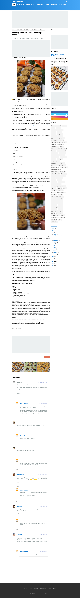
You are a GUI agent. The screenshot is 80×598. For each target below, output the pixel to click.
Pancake (62, 186)
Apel (52, 127)
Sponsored (58, 213)
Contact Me (60, 144)
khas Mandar (54, 163)
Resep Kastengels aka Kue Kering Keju (43, 370)
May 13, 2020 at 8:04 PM (43, 490)
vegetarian (53, 221)
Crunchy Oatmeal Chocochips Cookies (39, 125)
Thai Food (53, 219)
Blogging (59, 134)
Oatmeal (60, 182)
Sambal (58, 198)
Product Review (60, 192)
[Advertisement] (40, 19)
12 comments (42, 38)
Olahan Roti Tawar (55, 184)
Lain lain (61, 171)
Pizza (52, 192)
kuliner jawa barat (55, 169)
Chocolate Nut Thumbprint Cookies (17, 370)
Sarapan (53, 200)
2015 (53, 263)
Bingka (52, 134)
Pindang (53, 190)
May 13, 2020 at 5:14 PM (43, 435)
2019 (53, 233)
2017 (53, 259)
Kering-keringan (54, 161)
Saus (52, 202)
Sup (62, 215)
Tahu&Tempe (54, 217)
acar (64, 125)
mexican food (61, 175)
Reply (18, 396)
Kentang (59, 159)
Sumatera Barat (54, 215)
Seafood (53, 205)
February (55, 252)
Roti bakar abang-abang (56, 196)
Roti (59, 194)
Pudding (53, 194)
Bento (58, 132)
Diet (61, 146)
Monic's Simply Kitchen (40, 593)
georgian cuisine (60, 150)
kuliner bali (61, 165)
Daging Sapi (53, 146)
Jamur (52, 159)
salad (52, 198)
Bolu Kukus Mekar (28, 371)
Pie (64, 188)
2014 (53, 265)
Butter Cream (54, 140)
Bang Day (19, 506)
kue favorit (53, 165)
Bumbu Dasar (59, 138)
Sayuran (58, 202)
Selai (59, 205)
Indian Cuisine (54, 157)
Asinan (58, 127)
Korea (61, 163)
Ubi (59, 219)
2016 (53, 261)
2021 (53, 228)
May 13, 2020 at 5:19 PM (43, 520)
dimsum (53, 148)
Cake (61, 140)
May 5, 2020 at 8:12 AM (43, 534)
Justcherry (20, 534)
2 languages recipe (26, 38)
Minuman (58, 177)
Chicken (63, 142)
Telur (62, 217)
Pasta (52, 188)
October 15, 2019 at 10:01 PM (42, 474)
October (55, 234)
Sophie (59, 211)
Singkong (53, 209)
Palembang (53, 186)
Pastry (58, 188)
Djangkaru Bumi (21, 423)
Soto (52, 213)
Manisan (53, 175)
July (54, 244)
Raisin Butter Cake (56, 239)
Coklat (52, 144)
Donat (59, 148)
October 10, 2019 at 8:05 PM (42, 382)
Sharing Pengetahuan (55, 207)
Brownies (53, 136)
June (54, 245)
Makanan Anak (54, 173)
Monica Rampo (24, 403)
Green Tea (61, 152)
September (56, 240)
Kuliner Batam (54, 167)
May (54, 247)
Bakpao (59, 129)
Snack (52, 211)
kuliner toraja (54, 171)
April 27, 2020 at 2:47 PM (43, 506)
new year (53, 182)
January (55, 254)
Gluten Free (53, 152)
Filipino (52, 150)
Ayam (52, 129)
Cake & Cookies (33, 38)
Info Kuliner (62, 157)
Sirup (59, 209)
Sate (60, 200)
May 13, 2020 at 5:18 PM (43, 551)
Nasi (58, 180)
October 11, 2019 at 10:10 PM (42, 448)
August (54, 242)
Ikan (61, 154)
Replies (18, 400)
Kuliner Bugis (63, 167)
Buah (60, 136)
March (54, 250)
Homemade (53, 154)
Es (64, 148)
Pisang (59, 190)
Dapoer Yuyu (20, 474)
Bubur (52, 138)
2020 (53, 230)
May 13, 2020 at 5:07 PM (43, 403)
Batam (52, 132)
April (54, 249)
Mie (52, 177)
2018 (53, 256)
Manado (63, 173)
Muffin (52, 180)
